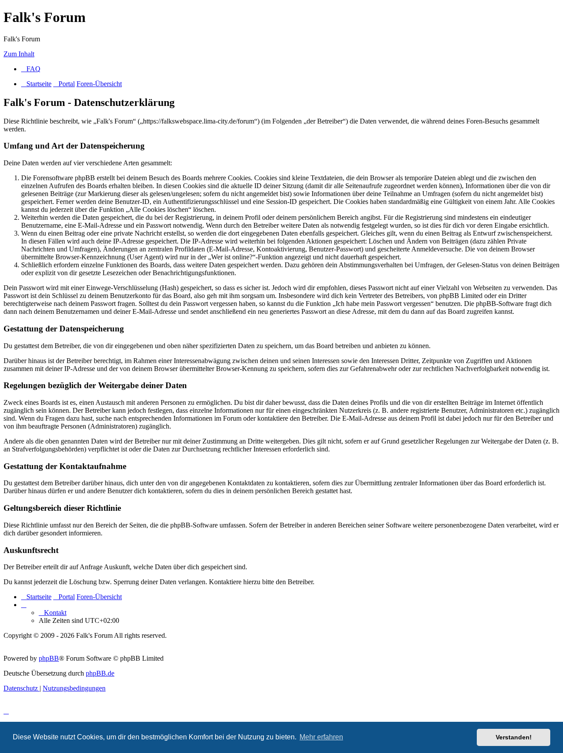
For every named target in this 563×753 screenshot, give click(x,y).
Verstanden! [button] (514, 737)
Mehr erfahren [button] (321, 737)
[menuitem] (30, 69)
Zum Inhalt (19, 54)
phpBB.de (100, 673)
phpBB (49, 658)
